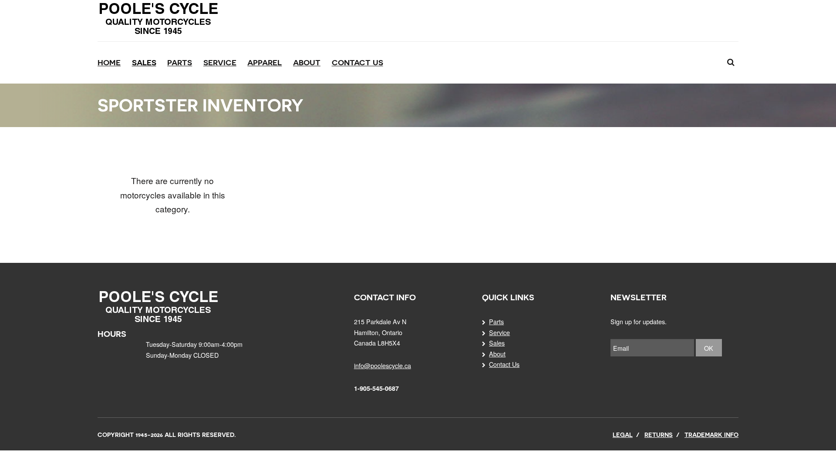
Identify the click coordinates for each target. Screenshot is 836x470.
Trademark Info (711, 434)
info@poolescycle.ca (382, 365)
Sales (144, 62)
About (306, 62)
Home (109, 62)
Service (219, 62)
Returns (658, 434)
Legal (623, 434)
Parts (179, 62)
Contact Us (357, 62)
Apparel (264, 62)
